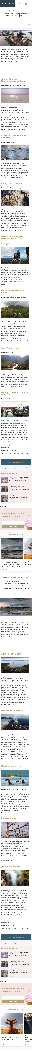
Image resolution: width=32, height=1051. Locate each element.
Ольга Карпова (15, 577)
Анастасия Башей (16, 8)
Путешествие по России (21, 19)
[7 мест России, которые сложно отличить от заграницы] (29, 25)
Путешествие (7, 19)
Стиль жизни (9, 10)
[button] (2, 3)
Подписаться (13, 526)
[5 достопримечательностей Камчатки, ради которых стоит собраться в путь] (29, 595)
